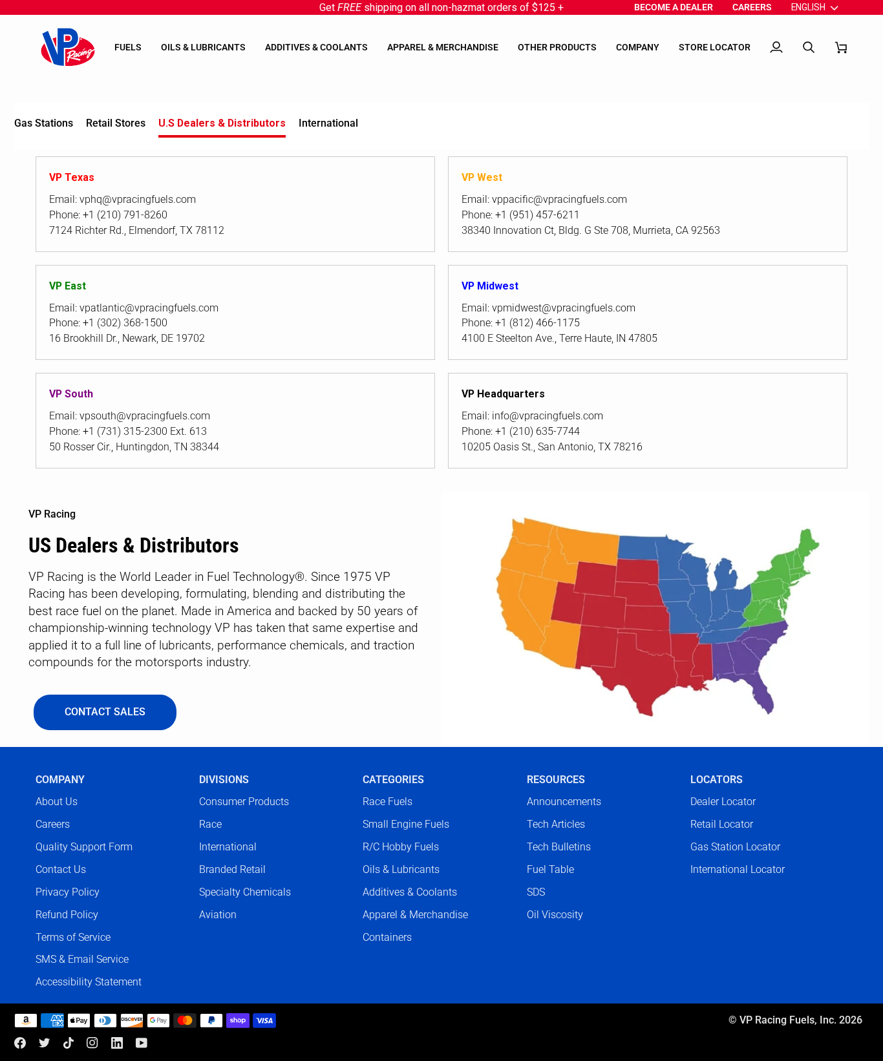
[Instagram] (92, 1043)
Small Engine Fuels (406, 824)
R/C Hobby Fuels (401, 847)
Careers (53, 824)
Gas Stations (43, 123)
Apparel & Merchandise (415, 915)
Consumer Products (244, 801)
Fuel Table (550, 869)
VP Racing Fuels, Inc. (787, 1020)
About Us (57, 801)
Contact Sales (105, 712)
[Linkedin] (117, 1043)
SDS (536, 892)
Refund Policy (67, 915)
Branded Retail (232, 869)
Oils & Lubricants (401, 869)
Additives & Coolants (410, 892)
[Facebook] (20, 1043)
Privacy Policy (68, 892)
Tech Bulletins (559, 847)
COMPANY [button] (60, 780)
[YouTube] (141, 1043)
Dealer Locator (723, 801)
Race (210, 824)
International (328, 123)
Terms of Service (73, 937)
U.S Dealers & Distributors (222, 123)
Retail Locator (721, 824)
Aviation (218, 915)
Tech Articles (556, 824)
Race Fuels (387, 801)
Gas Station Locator (735, 847)
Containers (387, 937)
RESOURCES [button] (556, 780)
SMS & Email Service (82, 959)
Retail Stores (115, 123)
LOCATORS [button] (716, 780)
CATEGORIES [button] (393, 780)
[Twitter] (44, 1043)
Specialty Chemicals (245, 892)
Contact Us (61, 869)
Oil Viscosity (555, 915)
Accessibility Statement (89, 982)
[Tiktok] (68, 1043)
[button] (128, 47)
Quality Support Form (84, 847)
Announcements (564, 801)
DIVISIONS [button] (224, 780)
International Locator (737, 869)
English (808, 7)
